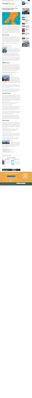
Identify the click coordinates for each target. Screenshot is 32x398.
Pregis (3, 53)
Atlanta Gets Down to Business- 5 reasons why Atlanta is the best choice (7, 160)
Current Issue (22, 6)
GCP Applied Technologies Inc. (6, 133)
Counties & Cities (19, 6)
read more (6, 163)
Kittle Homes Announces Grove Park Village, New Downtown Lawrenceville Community (27, 20)
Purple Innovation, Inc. (5, 57)
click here (15, 183)
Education (9, 6)
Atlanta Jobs (16, 6)
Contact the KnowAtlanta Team (11, 176)
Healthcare (12, 6)
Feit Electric (12, 48)
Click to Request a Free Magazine (27, 3)
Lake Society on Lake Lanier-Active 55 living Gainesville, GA (27, 38)
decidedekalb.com (8, 150)
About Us (25, 6)
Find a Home (7, 6)
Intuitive (3, 106)
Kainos (3, 137)
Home (2, 6)
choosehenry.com (12, 149)
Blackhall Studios (15, 78)
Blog (13, 6)
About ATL (4, 6)
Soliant (3, 115)
